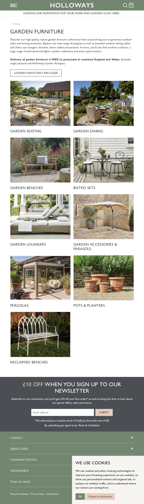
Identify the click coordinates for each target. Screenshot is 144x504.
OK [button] (80, 496)
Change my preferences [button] (100, 496)
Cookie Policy (52, 494)
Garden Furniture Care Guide (36, 73)
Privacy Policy (37, 494)
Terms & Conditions (19, 494)
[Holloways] (72, 5)
